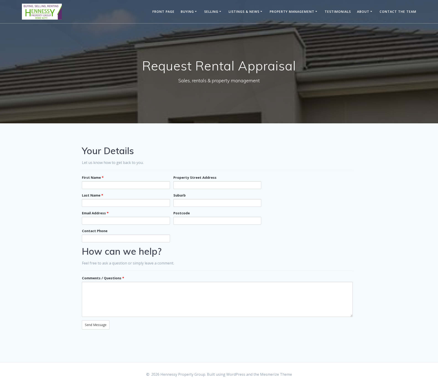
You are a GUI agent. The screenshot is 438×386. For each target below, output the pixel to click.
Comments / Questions (103, 278)
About (363, 11)
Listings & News (244, 11)
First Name (93, 177)
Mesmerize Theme (276, 374)
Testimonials (338, 11)
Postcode (181, 213)
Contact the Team (398, 11)
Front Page (163, 11)
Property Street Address (194, 177)
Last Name (92, 195)
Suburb (179, 195)
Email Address (95, 213)
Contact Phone (94, 230)
